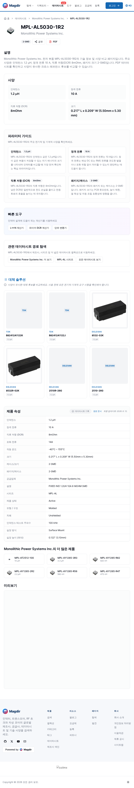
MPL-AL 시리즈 (65, 259)
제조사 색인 (53, 746)
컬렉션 (50, 723)
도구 (69, 5)
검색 (49, 717)
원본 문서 (97, 411)
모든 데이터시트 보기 (90, 259)
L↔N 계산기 (17, 227)
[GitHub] (5, 741)
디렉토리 (41, 5)
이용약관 (118, 733)
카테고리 (51, 729)
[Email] (24, 741)
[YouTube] (18, 741)
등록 (97, 5)
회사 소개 (119, 717)
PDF (55, 41)
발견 (94, 723)
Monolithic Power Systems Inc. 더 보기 (30, 259)
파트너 (73, 735)
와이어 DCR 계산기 (39, 227)
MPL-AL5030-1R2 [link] (80, 18)
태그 (49, 735)
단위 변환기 (61, 227)
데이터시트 (58, 4)
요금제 (88, 5)
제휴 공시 (119, 738)
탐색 (29, 5)
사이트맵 (118, 744)
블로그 (78, 5)
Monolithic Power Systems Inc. (48, 18)
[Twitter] (11, 741)
